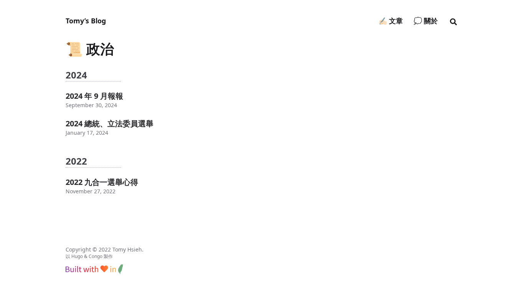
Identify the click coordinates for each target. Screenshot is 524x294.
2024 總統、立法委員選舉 (109, 123)
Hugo (77, 256)
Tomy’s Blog (86, 20)
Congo (95, 256)
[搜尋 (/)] (453, 20)
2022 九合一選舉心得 (102, 182)
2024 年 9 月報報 (94, 96)
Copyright (78, 249)
